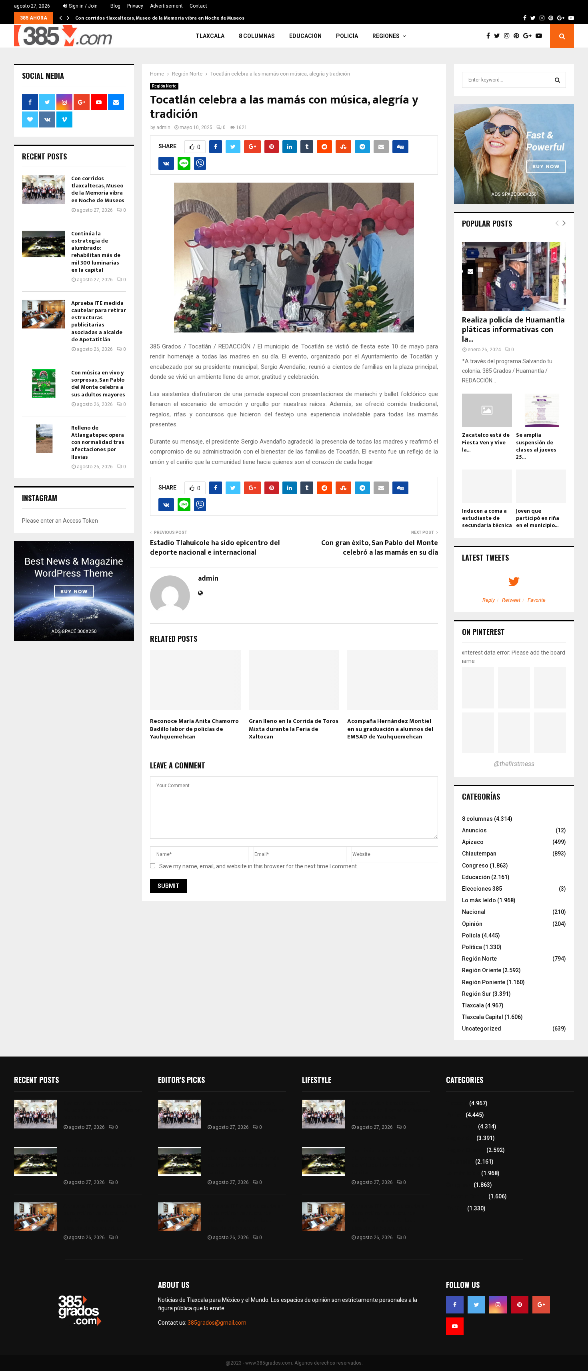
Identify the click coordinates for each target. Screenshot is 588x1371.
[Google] (529, 36)
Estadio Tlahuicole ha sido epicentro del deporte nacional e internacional (215, 548)
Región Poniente (483, 982)
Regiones (386, 36)
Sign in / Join (83, 6)
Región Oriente (481, 970)
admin (163, 127)
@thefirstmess (514, 764)
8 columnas (257, 36)
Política (472, 947)
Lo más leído (479, 900)
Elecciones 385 (482, 888)
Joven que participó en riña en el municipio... (537, 518)
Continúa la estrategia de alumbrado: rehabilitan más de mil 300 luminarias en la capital (95, 252)
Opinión (472, 924)
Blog (115, 6)
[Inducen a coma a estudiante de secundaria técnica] (487, 486)
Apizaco (473, 842)
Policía (347, 36)
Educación (305, 36)
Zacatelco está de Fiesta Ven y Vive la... (486, 442)
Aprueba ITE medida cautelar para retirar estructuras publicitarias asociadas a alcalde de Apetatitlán (98, 321)
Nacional (474, 912)
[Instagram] (509, 36)
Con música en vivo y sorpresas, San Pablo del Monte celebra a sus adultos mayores (98, 383)
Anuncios (474, 830)
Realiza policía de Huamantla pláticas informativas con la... (513, 329)
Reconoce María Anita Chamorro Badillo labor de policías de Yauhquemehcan (194, 729)
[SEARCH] (557, 80)
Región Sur (476, 994)
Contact (198, 6)
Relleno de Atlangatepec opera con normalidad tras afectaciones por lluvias (97, 442)
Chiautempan (479, 853)
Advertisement (166, 6)
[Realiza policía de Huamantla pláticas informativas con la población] (514, 276)
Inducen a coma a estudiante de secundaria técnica (487, 518)
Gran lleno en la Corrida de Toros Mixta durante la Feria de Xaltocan (293, 729)
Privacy (135, 6)
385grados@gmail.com (217, 1322)
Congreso (475, 865)
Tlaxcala (210, 36)
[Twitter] (499, 36)
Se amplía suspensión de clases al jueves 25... (536, 445)
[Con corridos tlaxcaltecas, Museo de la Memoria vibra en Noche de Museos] (43, 189)
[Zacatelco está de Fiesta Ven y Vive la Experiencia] (487, 410)
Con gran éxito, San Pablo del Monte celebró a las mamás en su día (379, 548)
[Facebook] (490, 36)
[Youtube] (541, 36)
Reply (488, 600)
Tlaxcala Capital (482, 1017)
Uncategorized (481, 1028)
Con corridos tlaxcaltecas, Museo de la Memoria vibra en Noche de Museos (159, 18)
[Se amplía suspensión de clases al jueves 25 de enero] (541, 410)
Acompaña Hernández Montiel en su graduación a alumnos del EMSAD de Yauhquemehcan (390, 729)
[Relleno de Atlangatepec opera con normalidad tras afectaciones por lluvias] (43, 438)
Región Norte (164, 86)
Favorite (537, 600)
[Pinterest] (518, 36)
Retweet (511, 600)
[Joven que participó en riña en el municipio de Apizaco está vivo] (541, 486)
